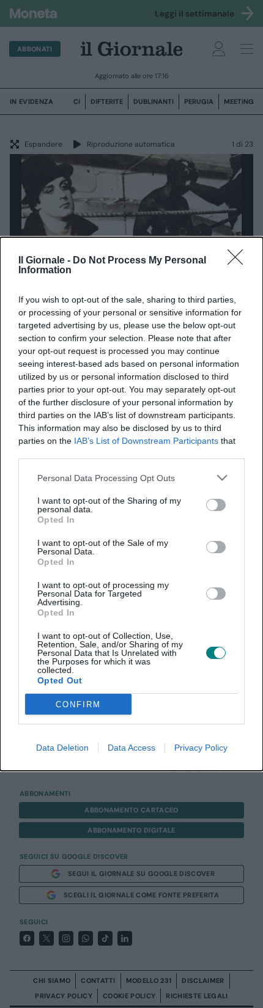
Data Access (131, 747)
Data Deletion (62, 747)
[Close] (239, 261)
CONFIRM (78, 704)
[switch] (216, 505)
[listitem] (131, 477)
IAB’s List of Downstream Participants (146, 441)
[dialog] (131, 504)
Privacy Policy (201, 747)
